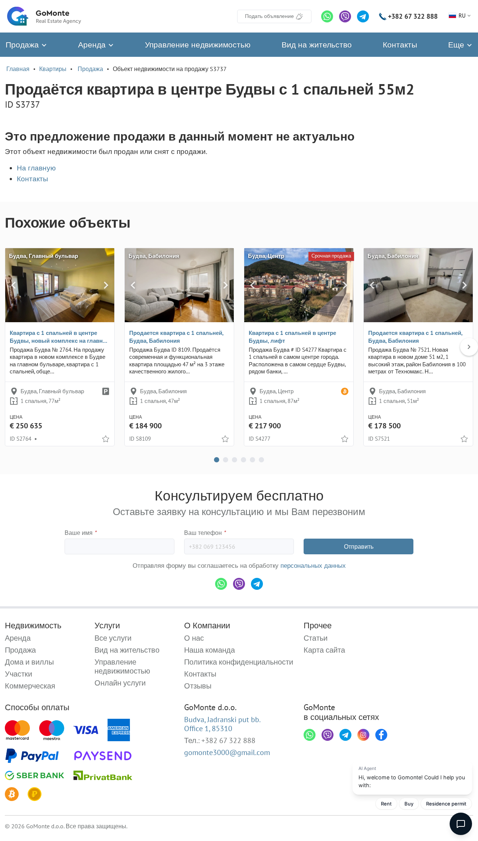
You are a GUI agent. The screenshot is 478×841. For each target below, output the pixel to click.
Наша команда (209, 650)
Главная (18, 69)
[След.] (106, 285)
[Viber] (345, 16)
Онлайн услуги (120, 682)
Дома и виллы (29, 661)
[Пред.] (13, 285)
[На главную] (44, 16)
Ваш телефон (205, 532)
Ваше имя (80, 532)
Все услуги (112, 638)
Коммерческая (30, 685)
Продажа (23, 44)
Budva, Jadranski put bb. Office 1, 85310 (222, 724)
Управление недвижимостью (198, 44)
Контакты (400, 44)
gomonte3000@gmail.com (227, 752)
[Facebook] (381, 735)
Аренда (93, 44)
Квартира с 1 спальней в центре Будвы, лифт (292, 336)
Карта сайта (324, 650)
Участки (18, 673)
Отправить (358, 546)
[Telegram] (363, 16)
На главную (36, 167)
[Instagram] (363, 735)
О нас (194, 638)
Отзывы (197, 685)
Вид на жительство (317, 44)
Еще (457, 44)
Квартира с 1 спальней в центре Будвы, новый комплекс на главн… (58, 336)
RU (462, 15)
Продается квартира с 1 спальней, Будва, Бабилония (176, 336)
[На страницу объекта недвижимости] (59, 285)
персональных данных (313, 565)
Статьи (316, 638)
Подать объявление (269, 16)
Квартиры (52, 69)
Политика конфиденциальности (238, 661)
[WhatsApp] (327, 16)
